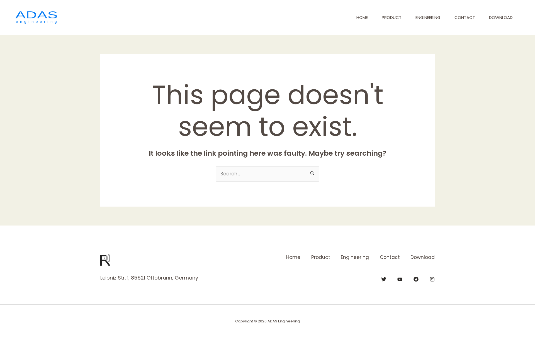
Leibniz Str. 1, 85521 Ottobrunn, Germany (149, 277)
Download (501, 17)
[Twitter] (383, 279)
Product (392, 17)
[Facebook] (416, 279)
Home (362, 17)
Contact (464, 17)
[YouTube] (399, 279)
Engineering (428, 17)
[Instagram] (432, 279)
